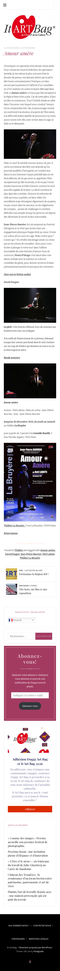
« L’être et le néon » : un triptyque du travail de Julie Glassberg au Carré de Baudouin (28, 865)
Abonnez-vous (30, 706)
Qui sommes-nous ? (18, 925)
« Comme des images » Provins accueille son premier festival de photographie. (28, 842)
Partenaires (18, 938)
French (17, 620)
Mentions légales (38, 938)
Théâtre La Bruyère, (14, 525)
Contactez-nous (42, 925)
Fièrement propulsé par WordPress (35, 947)
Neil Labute (48, 554)
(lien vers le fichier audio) (17, 274)
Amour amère (47, 550)
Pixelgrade (39, 951)
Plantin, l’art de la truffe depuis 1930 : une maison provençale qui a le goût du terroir (29, 895)
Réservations (11, 533)
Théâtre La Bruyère (30, 558)
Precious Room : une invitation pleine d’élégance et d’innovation (28, 853)
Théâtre (30, 48)
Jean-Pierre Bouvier (31, 554)
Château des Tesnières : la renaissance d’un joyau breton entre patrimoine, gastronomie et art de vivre (30, 880)
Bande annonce (12, 357)
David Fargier (12, 554)
